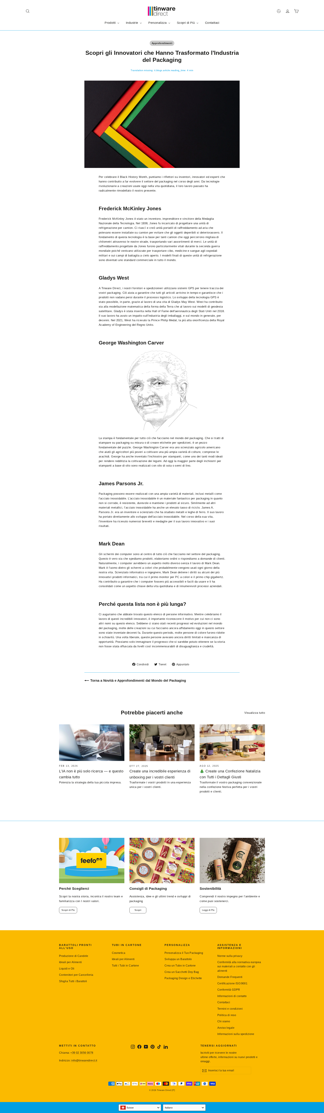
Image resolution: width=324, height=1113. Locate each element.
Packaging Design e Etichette (183, 978)
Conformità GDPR (228, 989)
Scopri (137, 910)
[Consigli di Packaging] (162, 860)
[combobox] (139, 1107)
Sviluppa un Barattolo (178, 959)
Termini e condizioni (230, 1008)
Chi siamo (223, 1021)
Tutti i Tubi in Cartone (125, 965)
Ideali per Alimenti (70, 962)
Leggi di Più (208, 910)
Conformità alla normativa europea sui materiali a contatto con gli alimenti (239, 966)
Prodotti (111, 22)
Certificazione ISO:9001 (232, 983)
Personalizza (158, 22)
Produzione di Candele (73, 956)
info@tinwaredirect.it (84, 1060)
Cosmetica (118, 952)
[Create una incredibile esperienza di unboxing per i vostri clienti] (162, 742)
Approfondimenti (162, 43)
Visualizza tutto (254, 712)
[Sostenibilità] (232, 860)
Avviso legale (226, 1027)
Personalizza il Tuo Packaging (184, 952)
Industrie (132, 22)
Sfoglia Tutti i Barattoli (73, 981)
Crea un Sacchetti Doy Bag (182, 972)
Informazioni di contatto (232, 996)
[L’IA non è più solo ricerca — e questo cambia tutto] (91, 742)
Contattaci (212, 22)
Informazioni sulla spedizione (235, 1034)
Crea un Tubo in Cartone (180, 965)
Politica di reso (226, 1015)
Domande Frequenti (229, 977)
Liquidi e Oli (66, 968)
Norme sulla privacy (229, 956)
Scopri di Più (186, 22)
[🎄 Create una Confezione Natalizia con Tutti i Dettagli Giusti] (232, 742)
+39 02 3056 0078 (81, 1052)
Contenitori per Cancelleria (76, 974)
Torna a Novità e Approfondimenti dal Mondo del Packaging (138, 680)
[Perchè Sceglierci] (91, 860)
